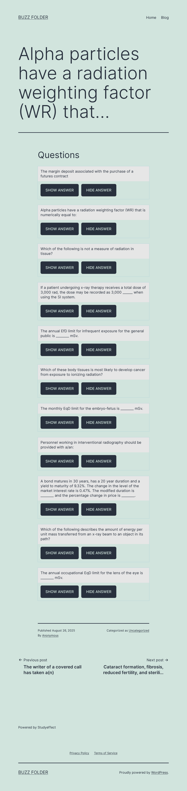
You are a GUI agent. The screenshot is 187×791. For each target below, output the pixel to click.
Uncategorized (139, 630)
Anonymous (50, 635)
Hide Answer (98, 190)
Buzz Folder (33, 17)
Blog (165, 17)
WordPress (159, 772)
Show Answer (59, 190)
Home (151, 17)
